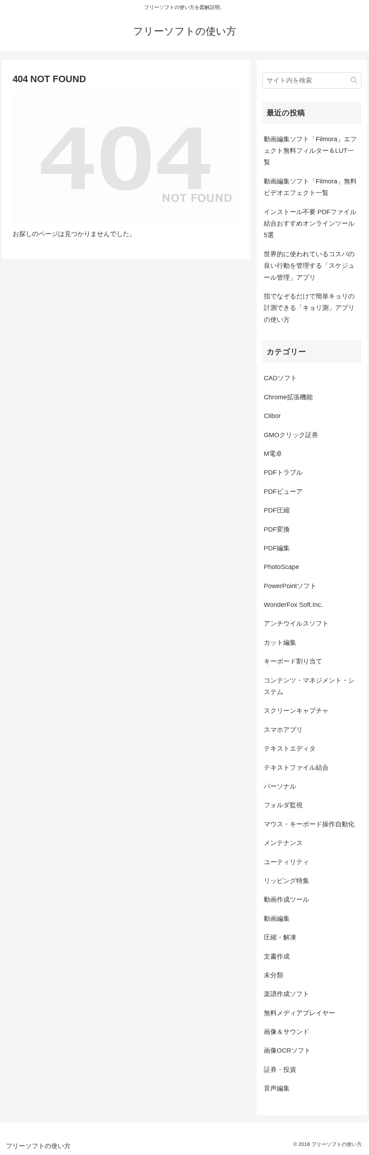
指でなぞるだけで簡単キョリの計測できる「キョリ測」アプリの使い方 (309, 308)
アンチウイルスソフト (296, 623)
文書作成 (277, 956)
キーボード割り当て (293, 661)
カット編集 (280, 642)
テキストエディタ (290, 748)
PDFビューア (283, 491)
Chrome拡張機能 (288, 397)
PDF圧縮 (277, 510)
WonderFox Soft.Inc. (293, 604)
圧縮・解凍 (280, 937)
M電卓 (273, 453)
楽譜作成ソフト (286, 994)
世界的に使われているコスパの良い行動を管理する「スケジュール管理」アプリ (309, 265)
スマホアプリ (283, 729)
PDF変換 (277, 529)
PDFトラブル (283, 472)
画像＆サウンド (286, 1031)
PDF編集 (277, 548)
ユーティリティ (286, 862)
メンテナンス (283, 843)
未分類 (273, 975)
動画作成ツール (286, 899)
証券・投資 (280, 1069)
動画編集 (277, 918)
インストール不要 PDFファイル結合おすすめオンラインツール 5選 (310, 223)
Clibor (272, 415)
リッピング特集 (286, 880)
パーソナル (280, 786)
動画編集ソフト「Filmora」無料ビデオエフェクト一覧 (310, 187)
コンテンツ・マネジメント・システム (309, 686)
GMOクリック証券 (291, 435)
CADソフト (280, 378)
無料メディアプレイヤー (299, 1013)
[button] (353, 80)
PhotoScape (281, 566)
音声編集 (277, 1088)
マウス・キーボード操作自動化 (309, 824)
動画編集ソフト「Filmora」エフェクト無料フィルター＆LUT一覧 (310, 151)
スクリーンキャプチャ (296, 710)
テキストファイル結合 (296, 767)
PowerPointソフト (290, 586)
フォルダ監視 (283, 805)
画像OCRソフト (287, 1050)
